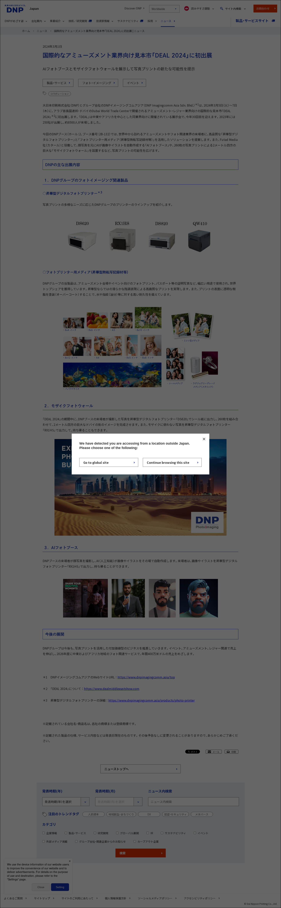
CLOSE (204, 439)
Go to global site (96, 462)
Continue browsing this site (168, 462)
